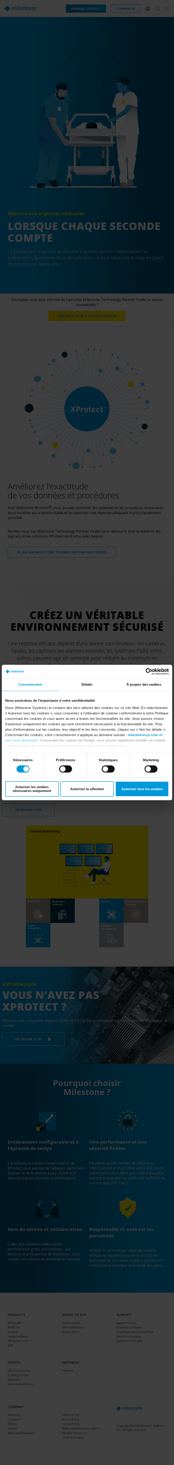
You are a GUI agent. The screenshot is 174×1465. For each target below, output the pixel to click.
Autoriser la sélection (87, 789)
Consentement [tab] (30, 684)
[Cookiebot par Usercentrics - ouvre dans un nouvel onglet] (149, 671)
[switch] (65, 769)
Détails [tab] (87, 684)
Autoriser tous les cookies (142, 789)
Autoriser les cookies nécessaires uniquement (32, 789)
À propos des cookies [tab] (143, 684)
